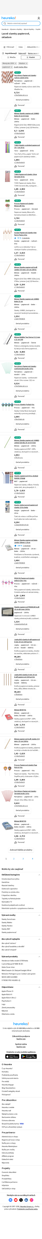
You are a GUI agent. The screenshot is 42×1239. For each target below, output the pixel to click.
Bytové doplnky (29, 29)
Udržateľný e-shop (8, 1188)
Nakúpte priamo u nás (10, 1114)
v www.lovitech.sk (20, 624)
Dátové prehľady (8, 1153)
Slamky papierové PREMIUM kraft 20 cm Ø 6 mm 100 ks (26, 608)
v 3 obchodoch (19, 191)
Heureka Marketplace (9, 1146)
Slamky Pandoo (7, 926)
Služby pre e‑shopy (9, 1143)
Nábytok (5, 1011)
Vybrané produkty (10, 956)
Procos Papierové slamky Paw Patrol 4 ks (25, 766)
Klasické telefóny (8, 885)
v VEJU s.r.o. (18, 457)
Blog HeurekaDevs (8, 1088)
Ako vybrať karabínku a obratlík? (13, 946)
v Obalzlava (18, 659)
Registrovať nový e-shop (11, 1140)
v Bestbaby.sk (19, 419)
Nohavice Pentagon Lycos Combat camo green (18, 974)
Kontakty (5, 1072)
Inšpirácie (5, 1185)
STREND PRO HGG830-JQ (11, 980)
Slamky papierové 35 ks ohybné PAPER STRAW (26, 477)
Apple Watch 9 (7, 994)
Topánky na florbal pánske (11, 898)
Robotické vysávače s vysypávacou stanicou (18, 908)
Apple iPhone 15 (7, 991)
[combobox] (21, 23)
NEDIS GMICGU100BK (9, 977)
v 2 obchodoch (19, 162)
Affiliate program (8, 1156)
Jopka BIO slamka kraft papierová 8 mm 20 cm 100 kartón (27, 640)
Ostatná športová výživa (10, 879)
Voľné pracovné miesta (10, 1078)
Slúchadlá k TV (7, 902)
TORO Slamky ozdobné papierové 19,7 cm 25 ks (27, 146)
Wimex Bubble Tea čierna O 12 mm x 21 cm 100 (27, 338)
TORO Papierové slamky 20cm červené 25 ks (25, 175)
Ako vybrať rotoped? (9, 950)
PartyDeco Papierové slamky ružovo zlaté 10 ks (25, 76)
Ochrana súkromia (8, 1120)
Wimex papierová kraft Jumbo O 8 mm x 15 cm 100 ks (27, 740)
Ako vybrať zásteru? (9, 943)
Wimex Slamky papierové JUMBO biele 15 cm (26, 300)
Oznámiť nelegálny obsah (11, 1091)
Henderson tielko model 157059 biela (15, 961)
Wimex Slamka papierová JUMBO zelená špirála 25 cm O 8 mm (26, 441)
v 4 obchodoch (19, 133)
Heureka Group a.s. (27, 1206)
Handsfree (5, 882)
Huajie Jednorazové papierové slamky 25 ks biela (26, 506)
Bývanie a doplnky (16, 29)
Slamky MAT (6, 929)
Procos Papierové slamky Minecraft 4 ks (23, 204)
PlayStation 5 (6, 1001)
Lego (3, 1004)
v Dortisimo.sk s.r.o (21, 95)
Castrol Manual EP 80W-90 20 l (12, 964)
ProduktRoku (6, 1179)
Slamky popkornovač (9, 932)
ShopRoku (5, 1175)
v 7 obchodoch (19, 287)
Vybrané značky (9, 915)
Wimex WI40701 (20, 710)
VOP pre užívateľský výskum (12, 1127)
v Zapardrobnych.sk (21, 525)
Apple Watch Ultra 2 (9, 998)
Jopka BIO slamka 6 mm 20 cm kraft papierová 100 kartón (25, 676)
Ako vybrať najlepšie (11, 939)
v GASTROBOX (19, 319)
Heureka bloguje (8, 1085)
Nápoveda (5, 1163)
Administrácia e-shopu (10, 1136)
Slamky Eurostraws (8, 919)
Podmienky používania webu (27, 1209)
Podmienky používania (10, 1075)
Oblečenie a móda (8, 1014)
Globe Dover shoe (8, 967)
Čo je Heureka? (7, 1068)
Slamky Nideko (7, 922)
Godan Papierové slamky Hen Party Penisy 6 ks (25, 234)
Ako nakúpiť (6, 1104)
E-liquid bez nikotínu (9, 895)
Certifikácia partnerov (10, 1182)
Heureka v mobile (8, 1107)
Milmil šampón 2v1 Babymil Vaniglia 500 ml (16, 970)
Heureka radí (6, 1110)
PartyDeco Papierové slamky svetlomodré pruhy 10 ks (25, 367)
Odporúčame (7, 987)
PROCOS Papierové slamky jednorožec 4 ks (24, 579)
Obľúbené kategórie (11, 874)
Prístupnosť (6, 1094)
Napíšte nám (21, 1039)
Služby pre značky (8, 1149)
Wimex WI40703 (20, 821)
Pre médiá (5, 1081)
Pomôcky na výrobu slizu (10, 892)
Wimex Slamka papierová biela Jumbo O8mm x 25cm (25, 541)
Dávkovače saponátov (10, 889)
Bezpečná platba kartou (10, 1124)
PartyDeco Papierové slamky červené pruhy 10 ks (25, 792)
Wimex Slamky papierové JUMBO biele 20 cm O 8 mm (26, 114)
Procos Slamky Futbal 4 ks (24, 404)
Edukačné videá (7, 1159)
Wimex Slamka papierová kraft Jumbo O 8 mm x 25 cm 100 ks (25, 268)
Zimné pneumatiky (8, 1007)
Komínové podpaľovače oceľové (13, 905)
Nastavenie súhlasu (9, 1117)
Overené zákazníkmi (9, 1172)
